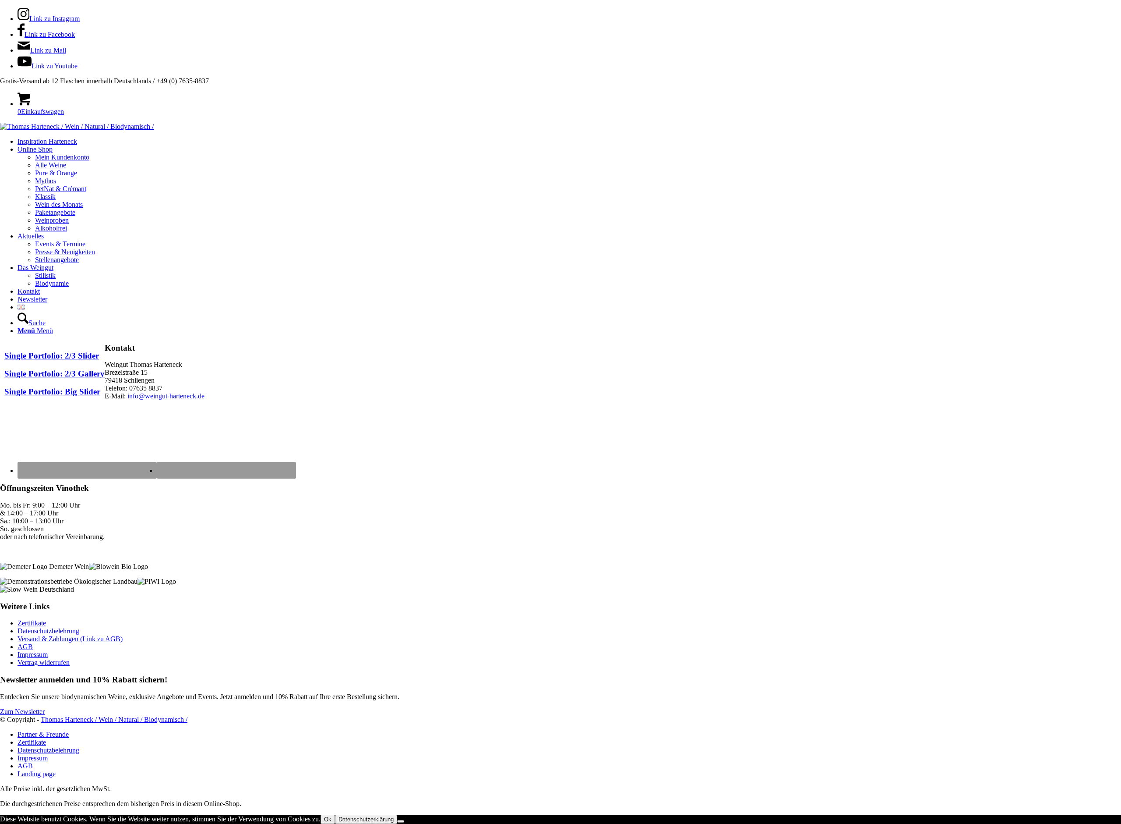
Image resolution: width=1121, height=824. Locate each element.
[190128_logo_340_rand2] (77, 126)
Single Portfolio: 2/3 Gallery (54, 373)
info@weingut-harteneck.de (165, 396)
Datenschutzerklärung (366, 819)
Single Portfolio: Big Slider (52, 391)
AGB (25, 646)
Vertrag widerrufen (44, 662)
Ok (327, 819)
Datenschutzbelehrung (48, 631)
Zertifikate (32, 623)
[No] (400, 821)
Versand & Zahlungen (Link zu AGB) (70, 639)
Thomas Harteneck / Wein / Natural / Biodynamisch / (114, 719)
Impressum (33, 654)
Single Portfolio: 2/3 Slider (51, 355)
